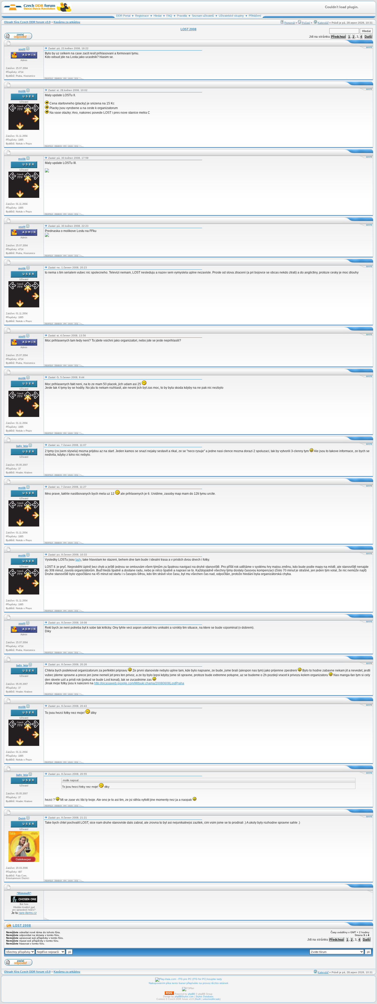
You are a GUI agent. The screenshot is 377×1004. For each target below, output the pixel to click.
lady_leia (22, 445)
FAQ (169, 15)
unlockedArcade (211, 999)
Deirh (22, 818)
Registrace (142, 15)
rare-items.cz (28, 913)
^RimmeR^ (24, 893)
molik (22, 91)
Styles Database (204, 996)
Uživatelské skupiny (231, 15)
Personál (289, 22)
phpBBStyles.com (184, 996)
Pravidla (182, 15)
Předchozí (338, 36)
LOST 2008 (22, 925)
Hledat (158, 15)
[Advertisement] (138, 905)
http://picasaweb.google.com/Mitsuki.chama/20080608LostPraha (139, 683)
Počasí (306, 22)
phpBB (191, 994)
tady (78, 559)
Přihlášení (255, 15)
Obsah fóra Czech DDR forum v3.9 (27, 22)
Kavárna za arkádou (67, 22)
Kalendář (323, 22)
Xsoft (198, 999)
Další (368, 36)
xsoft (21, 49)
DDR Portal (123, 15)
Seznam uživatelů (203, 15)
